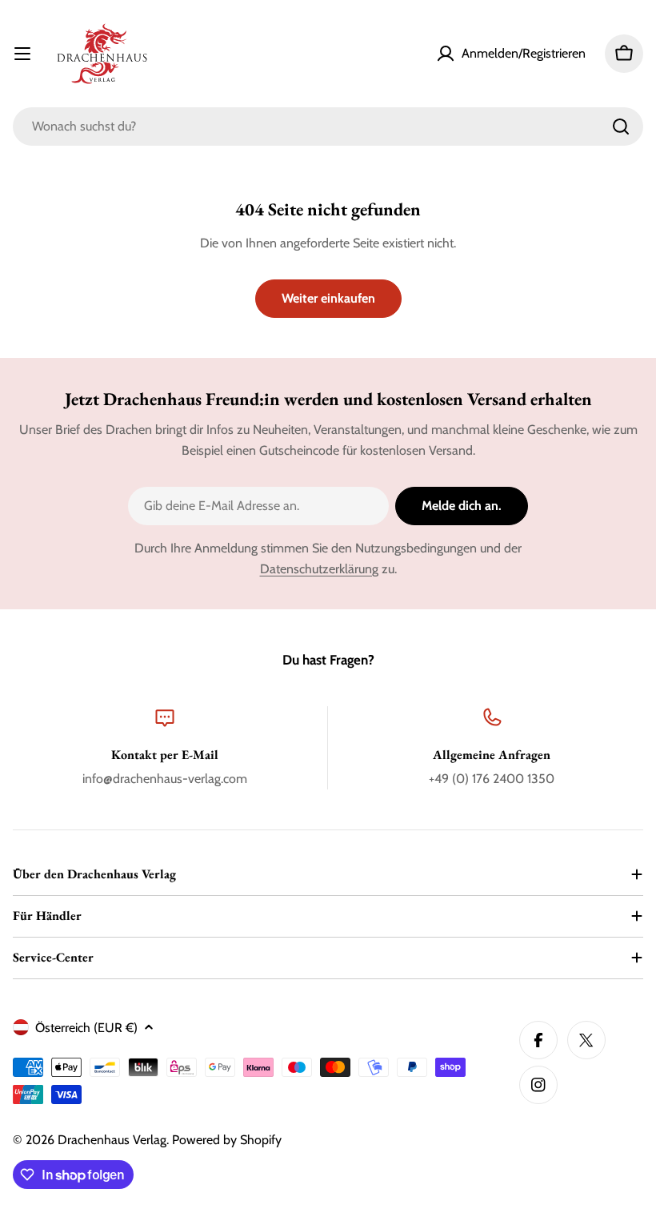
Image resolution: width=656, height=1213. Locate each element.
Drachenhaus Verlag (112, 1139)
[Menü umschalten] (22, 53)
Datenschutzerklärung (319, 568)
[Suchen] (620, 126)
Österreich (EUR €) (86, 1027)
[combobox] (328, 126)
